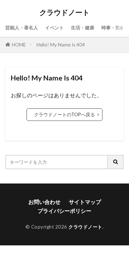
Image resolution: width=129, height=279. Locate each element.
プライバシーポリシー (64, 210)
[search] (116, 162)
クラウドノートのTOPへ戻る (64, 114)
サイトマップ (85, 202)
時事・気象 (113, 27)
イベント (54, 27)
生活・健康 (82, 27)
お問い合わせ (44, 202)
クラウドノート (64, 12)
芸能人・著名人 (21, 27)
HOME (19, 45)
